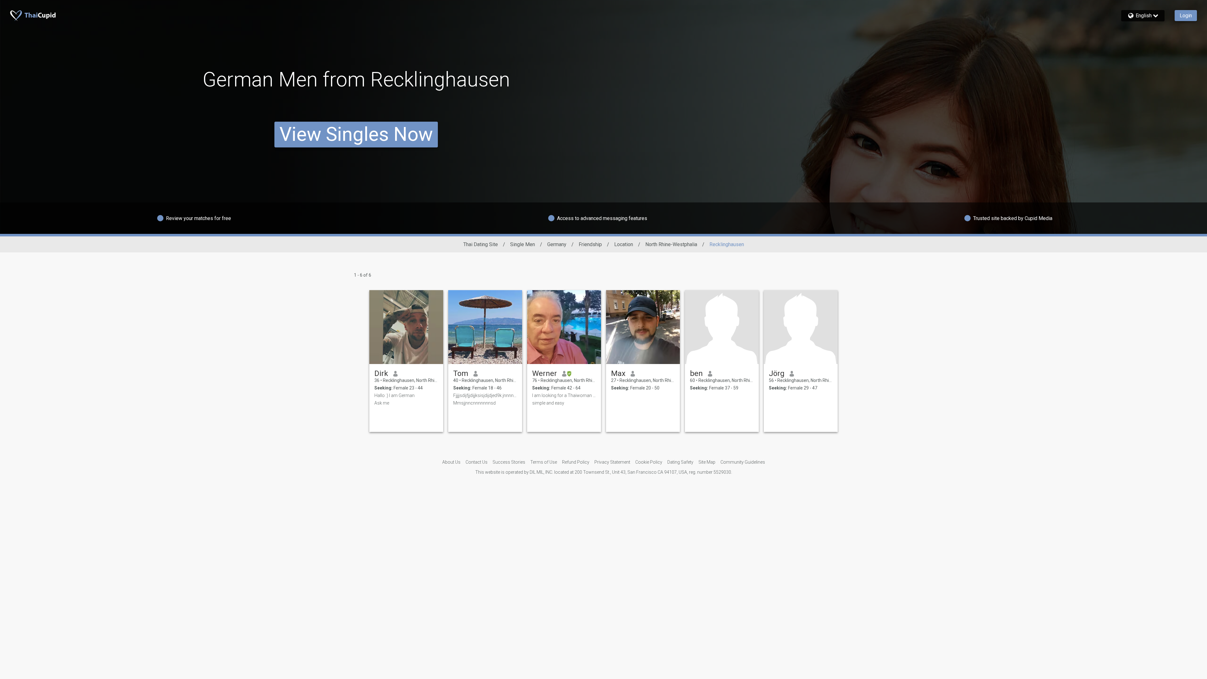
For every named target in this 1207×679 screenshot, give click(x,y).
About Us (451, 462)
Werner (544, 373)
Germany (556, 244)
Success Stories (509, 462)
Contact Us (477, 462)
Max (618, 373)
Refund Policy (575, 462)
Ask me (381, 403)
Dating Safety (680, 462)
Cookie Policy (648, 462)
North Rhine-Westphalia (671, 244)
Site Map (706, 462)
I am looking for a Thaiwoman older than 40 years (564, 395)
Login (1186, 16)
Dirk (381, 373)
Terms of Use (543, 462)
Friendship (590, 244)
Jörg (777, 373)
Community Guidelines (742, 462)
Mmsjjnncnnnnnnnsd (474, 403)
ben (696, 373)
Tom (460, 373)
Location (623, 244)
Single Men (522, 244)
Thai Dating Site (480, 244)
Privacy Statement (612, 462)
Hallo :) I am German (394, 395)
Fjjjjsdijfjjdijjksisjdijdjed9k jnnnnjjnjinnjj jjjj (485, 395)
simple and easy (548, 403)
